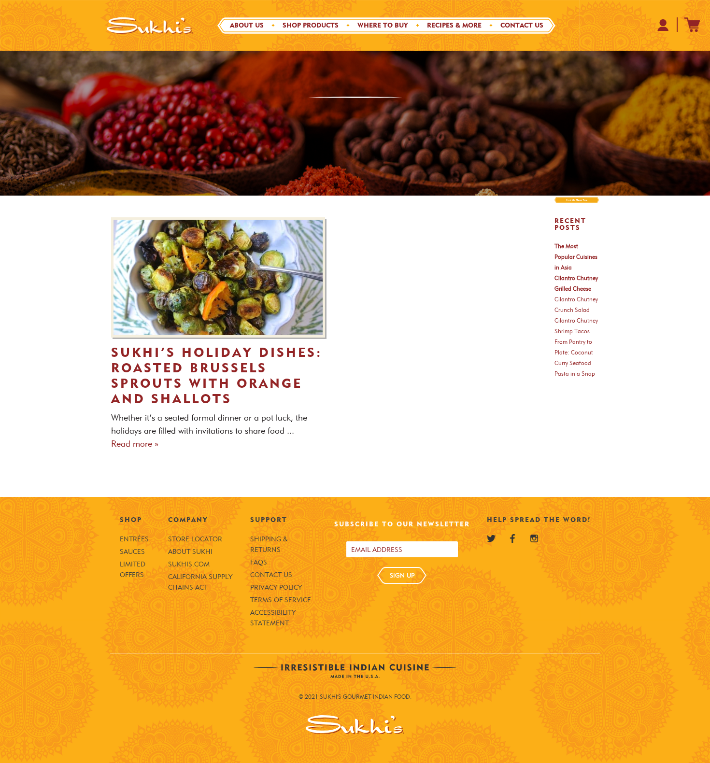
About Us (247, 25)
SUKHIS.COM (189, 564)
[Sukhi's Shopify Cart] (692, 24)
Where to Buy (382, 25)
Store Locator (195, 539)
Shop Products (311, 25)
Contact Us (521, 25)
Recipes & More (454, 25)
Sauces (132, 552)
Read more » (134, 443)
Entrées (134, 539)
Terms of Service (280, 600)
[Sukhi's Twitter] (491, 538)
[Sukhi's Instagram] (534, 538)
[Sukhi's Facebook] (512, 538)
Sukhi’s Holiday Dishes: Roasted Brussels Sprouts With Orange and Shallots (216, 376)
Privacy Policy (276, 587)
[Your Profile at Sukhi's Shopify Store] (663, 25)
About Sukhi (190, 552)
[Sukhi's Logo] (149, 25)
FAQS (258, 562)
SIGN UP (402, 575)
